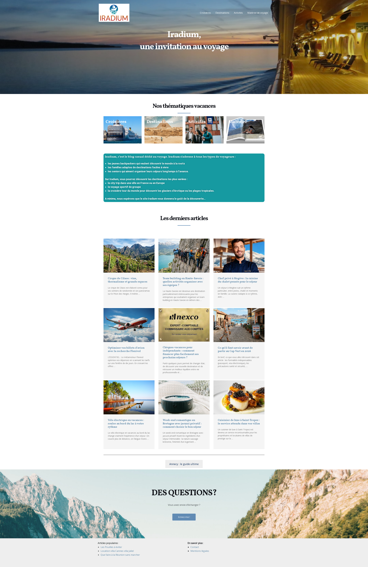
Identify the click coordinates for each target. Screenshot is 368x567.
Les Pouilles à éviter (111, 547)
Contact (194, 547)
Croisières (205, 12)
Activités (238, 12)
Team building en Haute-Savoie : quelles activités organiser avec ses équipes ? (183, 282)
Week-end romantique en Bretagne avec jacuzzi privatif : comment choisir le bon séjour (182, 424)
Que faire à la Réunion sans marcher (120, 554)
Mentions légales (199, 551)
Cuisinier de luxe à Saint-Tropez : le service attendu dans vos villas (239, 422)
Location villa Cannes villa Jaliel (117, 551)
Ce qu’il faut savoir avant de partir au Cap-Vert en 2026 (235, 349)
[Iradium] (114, 12)
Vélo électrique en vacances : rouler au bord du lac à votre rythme (126, 424)
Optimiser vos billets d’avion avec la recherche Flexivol (126, 349)
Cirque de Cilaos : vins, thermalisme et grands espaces (127, 280)
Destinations (222, 12)
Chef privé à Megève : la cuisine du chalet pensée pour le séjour (238, 280)
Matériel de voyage (257, 12)
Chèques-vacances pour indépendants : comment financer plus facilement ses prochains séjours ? (181, 352)
